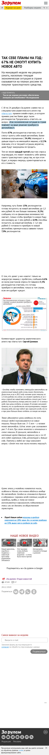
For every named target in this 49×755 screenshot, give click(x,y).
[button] (46, 748)
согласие (5, 647)
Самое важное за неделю (15, 635)
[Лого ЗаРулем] (11, 3)
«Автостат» (7, 113)
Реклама (17, 741)
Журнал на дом (13, 7)
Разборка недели (32, 7)
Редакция (6, 741)
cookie (21, 750)
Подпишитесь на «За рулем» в (25, 568)
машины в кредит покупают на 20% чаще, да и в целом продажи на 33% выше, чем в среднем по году (26, 520)
